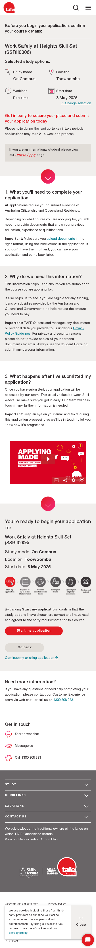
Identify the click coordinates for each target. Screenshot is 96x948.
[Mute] (65, 480)
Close (81, 925)
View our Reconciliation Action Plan (31, 839)
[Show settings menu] (73, 480)
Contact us (15, 816)
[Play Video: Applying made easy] (48, 459)
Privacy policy (57, 904)
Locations (14, 806)
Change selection (77, 103)
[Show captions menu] (56, 480)
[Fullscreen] (82, 480)
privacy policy (18, 933)
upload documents (61, 239)
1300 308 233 (63, 700)
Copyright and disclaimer (21, 904)
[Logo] (9, 13)
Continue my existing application (30, 658)
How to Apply (25, 155)
